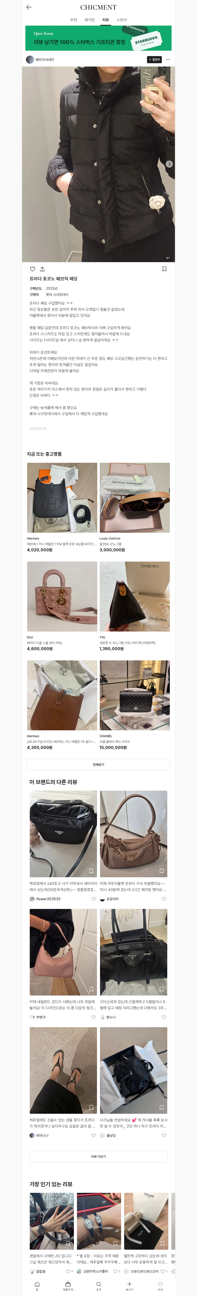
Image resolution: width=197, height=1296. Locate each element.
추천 (73, 20)
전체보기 (98, 765)
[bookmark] (164, 269)
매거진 (90, 20)
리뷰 (105, 20)
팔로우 (156, 59)
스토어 (122, 20)
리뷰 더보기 (98, 1157)
